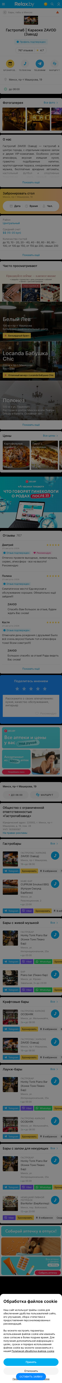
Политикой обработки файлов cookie (33, 1351)
